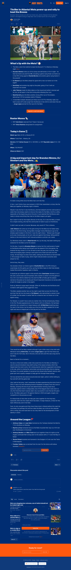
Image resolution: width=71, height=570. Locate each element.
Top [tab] (12, 499)
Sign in (67, 3)
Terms (37, 560)
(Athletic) (21, 446)
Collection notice (44, 560)
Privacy (33, 560)
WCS (14, 487)
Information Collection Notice (35, 532)
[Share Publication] (54, 3)
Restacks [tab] (19, 474)
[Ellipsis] (60, 487)
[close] (49, 509)
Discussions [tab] (21, 499)
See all (13, 539)
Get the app (42, 563)
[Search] (51, 3)
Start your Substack (32, 563)
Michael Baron (17, 19)
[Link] (8, 63)
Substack (29, 567)
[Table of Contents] (1, 285)
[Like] (11, 512)
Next (56, 464)
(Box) (18, 69)
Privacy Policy (46, 532)
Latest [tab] (15, 499)
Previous (15, 464)
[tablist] (16, 474)
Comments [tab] (13, 474)
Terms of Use (42, 531)
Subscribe (59, 3)
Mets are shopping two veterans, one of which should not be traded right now (29, 504)
